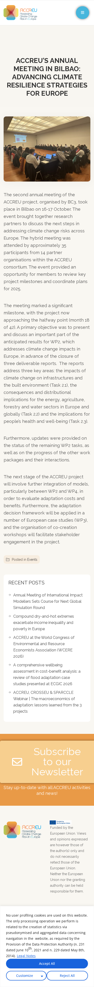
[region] (47, 946)
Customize (24, 975)
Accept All (47, 963)
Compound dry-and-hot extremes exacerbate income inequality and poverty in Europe (43, 622)
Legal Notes (26, 955)
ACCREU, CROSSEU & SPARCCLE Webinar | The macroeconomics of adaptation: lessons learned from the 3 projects (47, 702)
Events (32, 559)
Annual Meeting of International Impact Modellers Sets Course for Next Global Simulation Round (48, 601)
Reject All (67, 975)
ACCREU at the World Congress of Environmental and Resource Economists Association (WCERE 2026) (43, 647)
